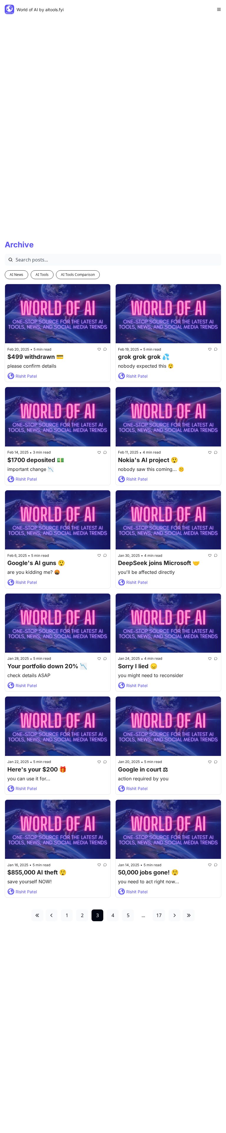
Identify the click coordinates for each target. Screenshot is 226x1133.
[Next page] (174, 915)
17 (159, 915)
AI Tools (42, 274)
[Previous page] (51, 915)
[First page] (37, 915)
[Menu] (219, 9)
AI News (16, 274)
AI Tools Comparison (78, 274)
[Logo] (9, 9)
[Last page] (189, 915)
